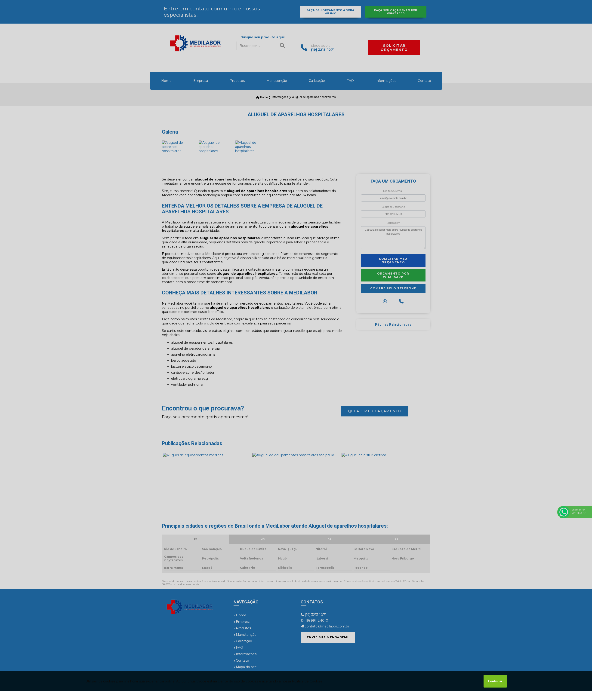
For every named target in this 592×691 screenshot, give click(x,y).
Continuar (495, 681)
